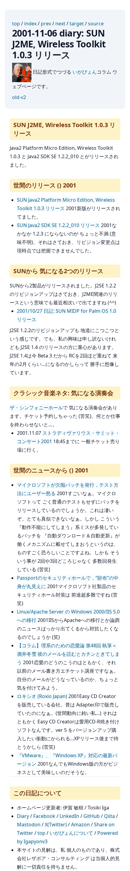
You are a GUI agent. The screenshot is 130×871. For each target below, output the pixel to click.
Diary (23, 816)
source (96, 23)
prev (46, 23)
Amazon (80, 824)
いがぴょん (85, 72)
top (16, 23)
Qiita (109, 816)
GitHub (91, 816)
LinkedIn (69, 816)
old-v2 (19, 97)
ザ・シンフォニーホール (36, 407)
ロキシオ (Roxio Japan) (42, 696)
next (60, 23)
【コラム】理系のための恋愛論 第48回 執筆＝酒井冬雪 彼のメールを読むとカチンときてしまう (68, 654)
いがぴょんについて (71, 833)
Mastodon (29, 824)
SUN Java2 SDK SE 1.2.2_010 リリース (58, 225)
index (30, 23)
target (77, 23)
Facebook (44, 816)
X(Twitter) (56, 824)
